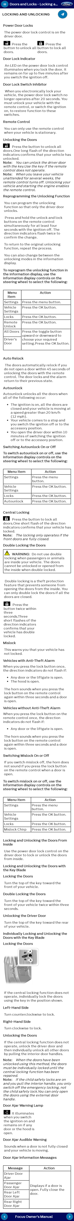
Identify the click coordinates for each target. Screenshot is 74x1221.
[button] (5, 4)
